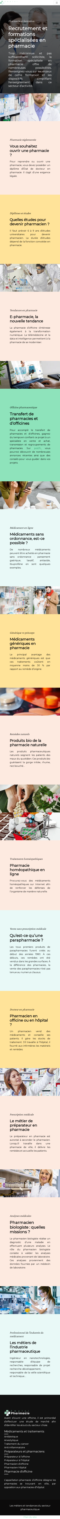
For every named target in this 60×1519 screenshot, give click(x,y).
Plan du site (30, 1517)
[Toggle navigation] (57, 3)
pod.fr (37, 448)
